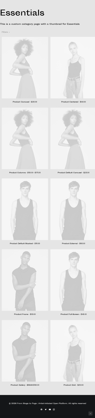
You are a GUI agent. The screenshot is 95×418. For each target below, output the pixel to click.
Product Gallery (25, 385)
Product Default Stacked (25, 243)
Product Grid (74, 385)
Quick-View (45, 39)
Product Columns (25, 172)
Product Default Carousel (73, 172)
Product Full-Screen (74, 314)
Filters (5, 32)
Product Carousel (25, 102)
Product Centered (73, 102)
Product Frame (25, 314)
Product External (73, 243)
